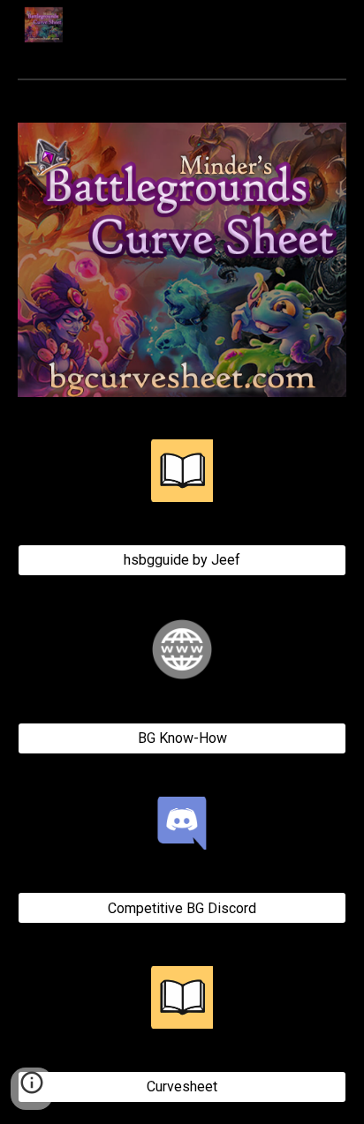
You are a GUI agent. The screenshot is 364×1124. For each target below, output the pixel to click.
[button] (32, 1089)
